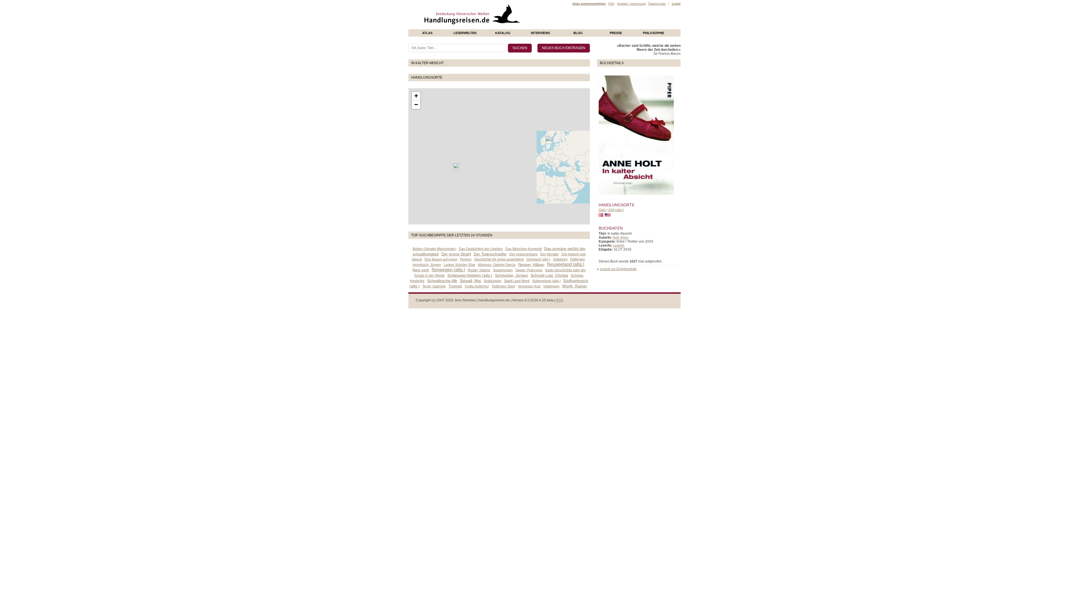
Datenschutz (657, 3)
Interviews (540, 33)
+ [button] (416, 95)
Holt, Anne (620, 238)
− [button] (416, 104)
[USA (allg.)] (456, 167)
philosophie (653, 33)
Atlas (427, 33)
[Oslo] (548, 140)
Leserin (618, 245)
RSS (559, 300)
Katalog (502, 33)
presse (616, 33)
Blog (578, 33)
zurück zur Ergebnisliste (618, 269)
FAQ (611, 3)
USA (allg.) (615, 210)
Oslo (602, 210)
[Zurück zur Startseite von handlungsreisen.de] (513, 27)
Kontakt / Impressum (631, 3)
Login (676, 3)
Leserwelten (464, 33)
